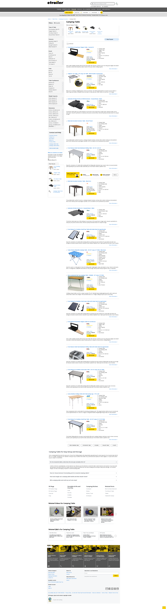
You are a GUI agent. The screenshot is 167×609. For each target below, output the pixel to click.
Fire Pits (69, 492)
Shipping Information (52, 576)
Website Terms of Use (113, 592)
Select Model (94, 12)
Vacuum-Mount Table (92, 32)
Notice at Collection (96, 592)
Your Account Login (53, 148)
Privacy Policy (52, 141)
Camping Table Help (53, 144)
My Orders (105, 6)
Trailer (73, 9)
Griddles (69, 495)
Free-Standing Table (70, 32)
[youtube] (118, 589)
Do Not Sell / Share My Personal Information (81, 592)
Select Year (77, 12)
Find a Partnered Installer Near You (55, 582)
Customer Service (96, 6)
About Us (51, 140)
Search (67, 580)
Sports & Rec (66, 9)
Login (49, 586)
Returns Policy (51, 574)
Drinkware (88, 495)
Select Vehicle (69, 12)
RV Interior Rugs (53, 491)
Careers (68, 574)
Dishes (88, 491)
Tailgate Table (77, 31)
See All (115, 174)
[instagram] (115, 589)
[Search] (93, 4)
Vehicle (79, 9)
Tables (106, 493)
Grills (69, 490)
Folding (97, 445)
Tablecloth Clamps (109, 495)
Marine (93, 9)
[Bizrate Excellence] (50, 599)
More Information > (113, 68)
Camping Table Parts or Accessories (99, 32)
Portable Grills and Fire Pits (74, 487)
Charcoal (51, 493)
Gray (50, 495)
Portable (70, 497)
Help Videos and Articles (71, 578)
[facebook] (109, 589)
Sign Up (49, 588)
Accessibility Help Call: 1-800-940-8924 (56, 592)
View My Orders (51, 572)
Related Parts (109, 486)
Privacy (85, 576)
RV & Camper (86, 9)
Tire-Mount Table (85, 31)
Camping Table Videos (54, 145)
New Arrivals (106, 9)
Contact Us (51, 137)
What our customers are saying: (55, 152)
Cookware (88, 489)
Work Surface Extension (111, 489)
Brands (99, 9)
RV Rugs (51, 486)
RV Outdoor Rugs (53, 489)
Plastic (114, 445)
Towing (59, 9)
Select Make (85, 12)
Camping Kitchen (92, 486)
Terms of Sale (105, 592)
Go (101, 12)
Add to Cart (91, 62)
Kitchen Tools (89, 493)
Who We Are (69, 572)
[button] (115, 514)
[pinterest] (112, 589)
